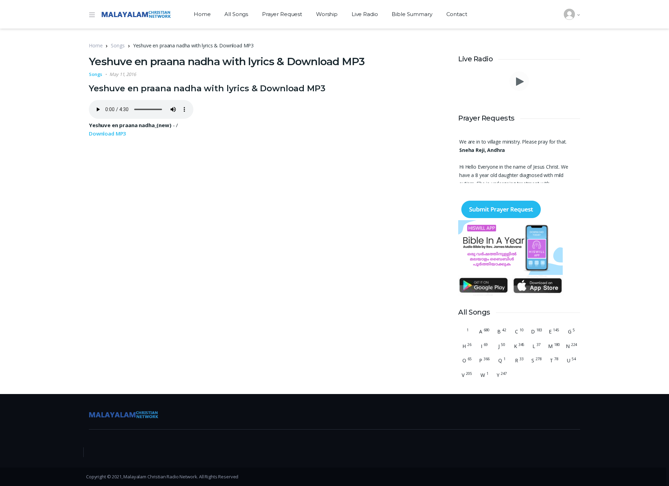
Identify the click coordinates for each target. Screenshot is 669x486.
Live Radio (365, 14)
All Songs (236, 14)
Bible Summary (412, 14)
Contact (456, 14)
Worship (327, 14)
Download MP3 (107, 133)
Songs (117, 45)
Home (202, 14)
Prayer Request (282, 14)
